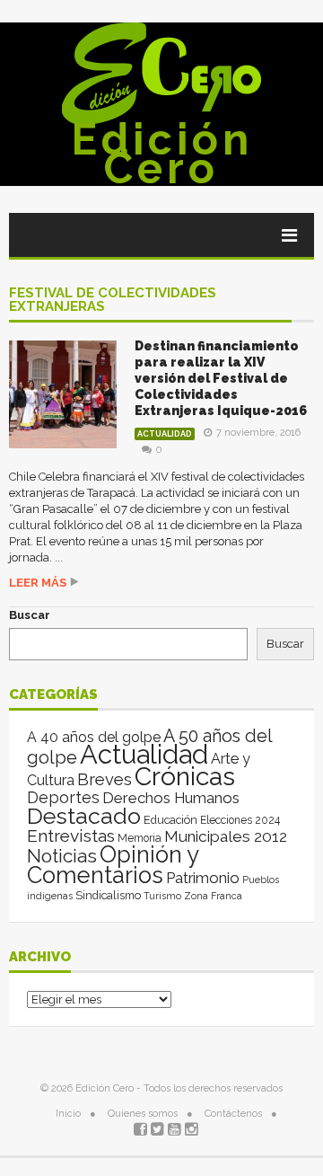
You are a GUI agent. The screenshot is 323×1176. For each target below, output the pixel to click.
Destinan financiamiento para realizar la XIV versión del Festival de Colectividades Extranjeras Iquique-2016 (221, 378)
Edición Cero (162, 153)
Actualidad (164, 433)
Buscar (29, 615)
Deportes (63, 797)
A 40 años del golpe (94, 737)
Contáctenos (233, 1113)
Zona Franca (213, 895)
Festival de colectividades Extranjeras (112, 300)
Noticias (62, 855)
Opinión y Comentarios (112, 865)
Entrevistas (71, 836)
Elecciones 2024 (240, 820)
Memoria (140, 838)
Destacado (84, 815)
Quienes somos (143, 1113)
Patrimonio (203, 878)
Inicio (68, 1113)
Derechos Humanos (171, 798)
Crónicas (185, 776)
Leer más (37, 582)
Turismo (162, 895)
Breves (104, 779)
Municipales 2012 (225, 836)
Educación (170, 820)
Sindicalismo (108, 895)
